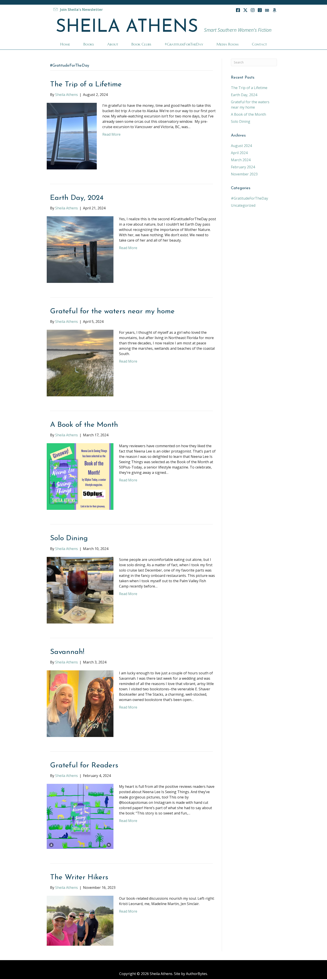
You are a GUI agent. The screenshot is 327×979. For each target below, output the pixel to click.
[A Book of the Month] (80, 476)
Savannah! (67, 652)
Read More (111, 134)
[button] (77, 9)
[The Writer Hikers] (80, 920)
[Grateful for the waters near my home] (80, 362)
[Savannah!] (80, 703)
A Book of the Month (84, 425)
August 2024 (241, 145)
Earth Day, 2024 (76, 198)
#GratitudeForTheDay (249, 198)
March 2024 (240, 159)
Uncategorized (243, 205)
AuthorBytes (196, 973)
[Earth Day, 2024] (80, 249)
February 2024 (243, 167)
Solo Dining (69, 538)
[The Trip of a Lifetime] (72, 135)
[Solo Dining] (80, 589)
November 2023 (244, 174)
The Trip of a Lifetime (86, 84)
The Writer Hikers (79, 877)
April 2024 (239, 152)
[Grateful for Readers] (80, 816)
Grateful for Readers (84, 765)
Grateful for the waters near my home (112, 311)
